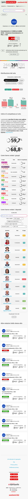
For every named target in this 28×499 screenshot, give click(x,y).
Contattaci (13, 491)
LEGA (3, 180)
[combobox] (14, 10)
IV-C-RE (3, 202)
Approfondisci (9, 132)
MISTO (3, 171)
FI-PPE (3, 189)
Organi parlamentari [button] (21, 6)
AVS (3, 197)
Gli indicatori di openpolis (14, 459)
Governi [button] (3, 6)
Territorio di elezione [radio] (11, 83)
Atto (3, 50)
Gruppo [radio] (21, 80)
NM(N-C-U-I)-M (5, 166)
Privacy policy (14, 464)
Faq (14, 462)
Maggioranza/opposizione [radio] (11, 80)
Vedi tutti (14, 317)
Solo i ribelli (9, 218)
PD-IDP (3, 193)
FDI (2, 184)
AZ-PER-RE (4, 162)
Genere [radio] (20, 83)
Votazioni (4, 14)
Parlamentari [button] (10, 6)
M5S (3, 175)
